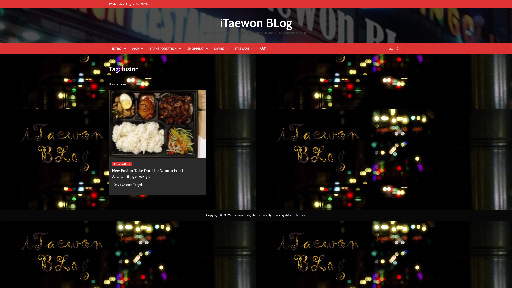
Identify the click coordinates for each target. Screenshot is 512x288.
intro (116, 49)
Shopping (195, 49)
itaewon (120, 177)
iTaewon (242, 49)
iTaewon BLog (256, 22)
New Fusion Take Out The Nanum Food (147, 170)
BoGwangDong (121, 163)
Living (219, 49)
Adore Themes (295, 215)
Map (135, 49)
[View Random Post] (391, 49)
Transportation (163, 49)
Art (263, 48)
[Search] (398, 49)
